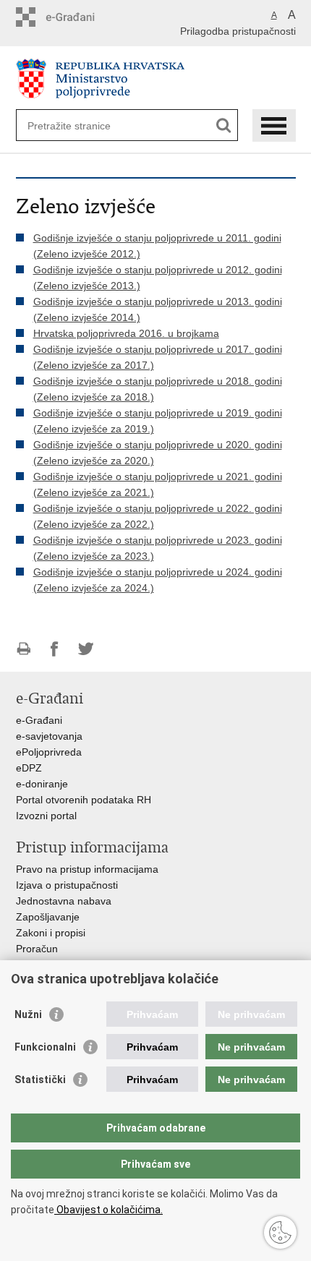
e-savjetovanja (49, 736)
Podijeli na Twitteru (85, 649)
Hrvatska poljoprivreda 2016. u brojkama (126, 333)
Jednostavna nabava (63, 901)
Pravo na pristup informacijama (87, 869)
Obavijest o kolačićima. (108, 1209)
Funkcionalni (45, 1047)
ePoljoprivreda (49, 752)
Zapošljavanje (48, 917)
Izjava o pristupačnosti (67, 885)
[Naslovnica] (156, 78)
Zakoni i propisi (50, 933)
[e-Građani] (78, 17)
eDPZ (29, 768)
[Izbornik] (274, 125)
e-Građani (39, 720)
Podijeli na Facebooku (54, 649)
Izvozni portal (46, 815)
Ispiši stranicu (23, 649)
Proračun (37, 948)
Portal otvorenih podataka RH (83, 799)
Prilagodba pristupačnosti (238, 31)
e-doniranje (42, 784)
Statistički (40, 1079)
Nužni (28, 1014)
